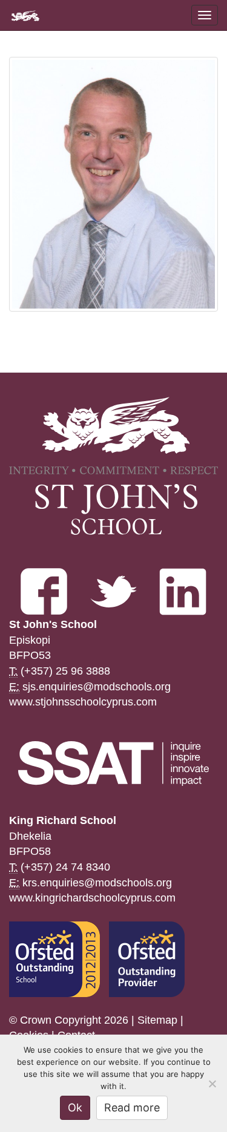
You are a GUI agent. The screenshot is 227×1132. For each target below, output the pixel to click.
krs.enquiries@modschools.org (97, 883)
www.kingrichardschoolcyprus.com (92, 898)
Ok (75, 1107)
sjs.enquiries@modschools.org (96, 687)
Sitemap (157, 1020)
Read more (132, 1107)
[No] (212, 1084)
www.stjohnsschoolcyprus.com (83, 702)
